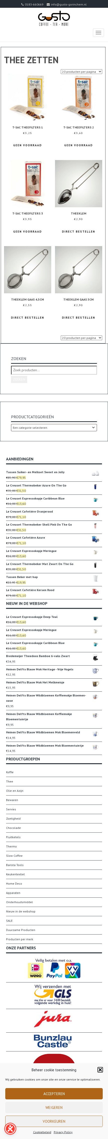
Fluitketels (13, 837)
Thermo (11, 846)
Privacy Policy (63, 1132)
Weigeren (54, 1107)
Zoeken (19, 379)
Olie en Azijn (14, 791)
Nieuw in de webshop (20, 911)
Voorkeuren (54, 1121)
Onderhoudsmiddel (19, 902)
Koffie (10, 772)
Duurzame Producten (20, 930)
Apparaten (13, 893)
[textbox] (54, 427)
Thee (9, 781)
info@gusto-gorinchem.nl (69, 4)
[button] (100, 1069)
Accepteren (54, 1093)
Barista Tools (15, 865)
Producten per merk (19, 939)
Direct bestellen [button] (78, 231)
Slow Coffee (14, 856)
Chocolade (13, 828)
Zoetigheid (13, 818)
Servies (11, 809)
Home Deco (14, 883)
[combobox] (54, 427)
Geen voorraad (27, 145)
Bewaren (12, 800)
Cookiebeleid (42, 1132)
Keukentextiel (15, 874)
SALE (9, 920)
